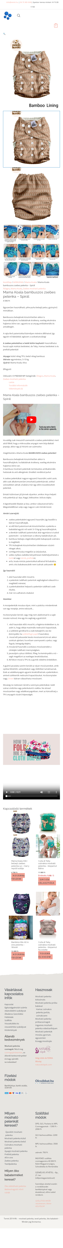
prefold (30, 558)
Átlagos (6, 288)
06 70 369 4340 (25, 2)
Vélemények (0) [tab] (16, 388)
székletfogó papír (30, 634)
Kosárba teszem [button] (18, 877)
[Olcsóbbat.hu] (44, 1080)
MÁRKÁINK (18, 282)
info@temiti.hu (12, 2)
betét (11, 558)
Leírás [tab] (11, 382)
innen (10, 678)
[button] (31, 33)
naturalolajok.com (43, 1064)
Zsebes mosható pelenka (34, 288)
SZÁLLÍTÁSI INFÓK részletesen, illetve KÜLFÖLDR (43, 1203)
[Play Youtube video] (31, 420)
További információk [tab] (18, 385)
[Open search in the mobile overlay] (18, 15)
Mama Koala (30, 282)
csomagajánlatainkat (13, 1052)
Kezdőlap (7, 282)
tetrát (23, 558)
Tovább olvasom (44, 955)
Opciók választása (46, 881)
